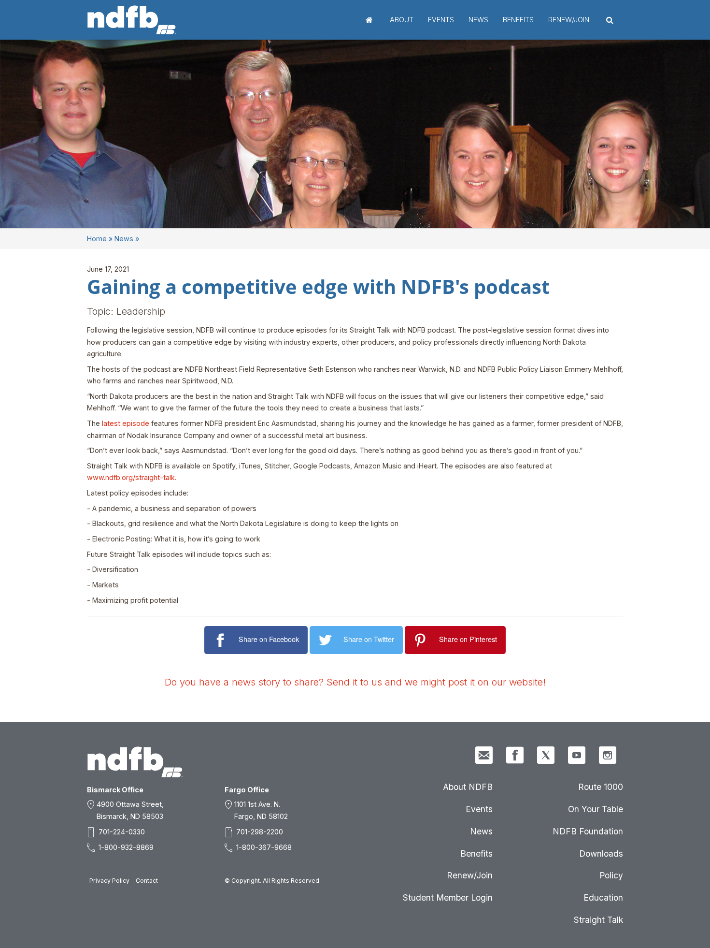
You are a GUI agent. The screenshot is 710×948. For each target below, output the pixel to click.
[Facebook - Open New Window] (515, 755)
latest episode (125, 423)
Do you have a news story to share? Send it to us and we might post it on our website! (355, 682)
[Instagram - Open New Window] (607, 755)
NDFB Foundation (588, 831)
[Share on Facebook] (221, 640)
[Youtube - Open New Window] (576, 755)
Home (369, 20)
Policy (611, 875)
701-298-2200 (259, 832)
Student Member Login (448, 897)
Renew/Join (568, 19)
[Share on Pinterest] (421, 640)
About (401, 19)
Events (441, 19)
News (478, 19)
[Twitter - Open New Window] (545, 755)
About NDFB (468, 787)
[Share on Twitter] (326, 640)
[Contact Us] (484, 755)
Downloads (601, 853)
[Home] (132, 19)
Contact (147, 880)
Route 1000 (600, 787)
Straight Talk (598, 920)
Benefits (518, 19)
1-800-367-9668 (264, 847)
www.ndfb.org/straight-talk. (131, 477)
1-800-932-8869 (126, 847)
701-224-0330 (122, 832)
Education (603, 897)
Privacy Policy (109, 880)
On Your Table (595, 809)
